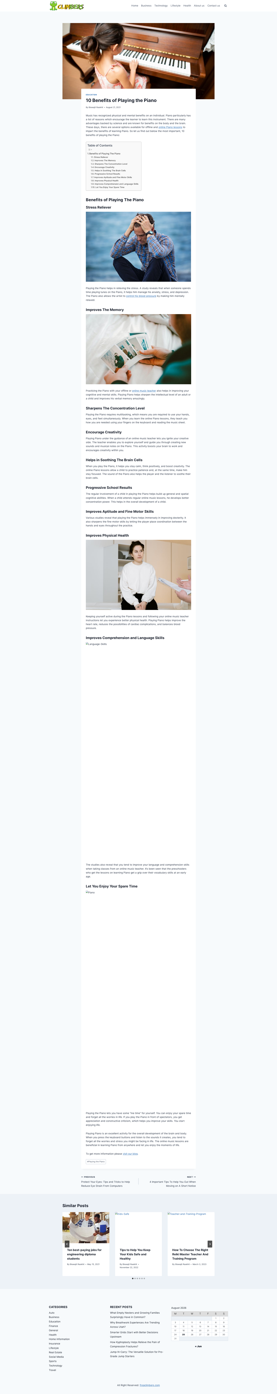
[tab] (132, 1278)
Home (134, 5)
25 (183, 1334)
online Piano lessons (170, 127)
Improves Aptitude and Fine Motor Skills (113, 177)
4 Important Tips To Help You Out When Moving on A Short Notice (173, 1181)
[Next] (210, 1244)
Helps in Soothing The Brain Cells (110, 170)
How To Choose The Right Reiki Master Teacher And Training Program (190, 1254)
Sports (53, 1361)
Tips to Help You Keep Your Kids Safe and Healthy (135, 1254)
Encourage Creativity (104, 167)
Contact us (213, 5)
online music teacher (144, 390)
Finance (53, 1326)
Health (187, 5)
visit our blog (130, 1153)
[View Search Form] (225, 5)
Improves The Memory (105, 160)
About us (199, 5)
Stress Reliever (101, 157)
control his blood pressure (141, 296)
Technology (161, 5)
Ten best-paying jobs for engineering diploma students (84, 1254)
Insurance (54, 1343)
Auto (51, 1312)
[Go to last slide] (67, 1244)
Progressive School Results (107, 174)
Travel (52, 1370)
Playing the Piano (96, 1161)
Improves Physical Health (106, 180)
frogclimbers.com (150, 1385)
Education (91, 95)
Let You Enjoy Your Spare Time (110, 187)
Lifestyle (175, 5)
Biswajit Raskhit (96, 107)
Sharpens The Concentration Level (111, 164)
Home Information (59, 1339)
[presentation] (85, 1227)
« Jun (198, 1346)
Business (146, 5)
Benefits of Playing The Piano (104, 153)
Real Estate (55, 1352)
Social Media (56, 1356)
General (53, 1330)
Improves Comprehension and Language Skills (116, 184)
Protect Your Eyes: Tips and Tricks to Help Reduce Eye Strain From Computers (105, 1181)
